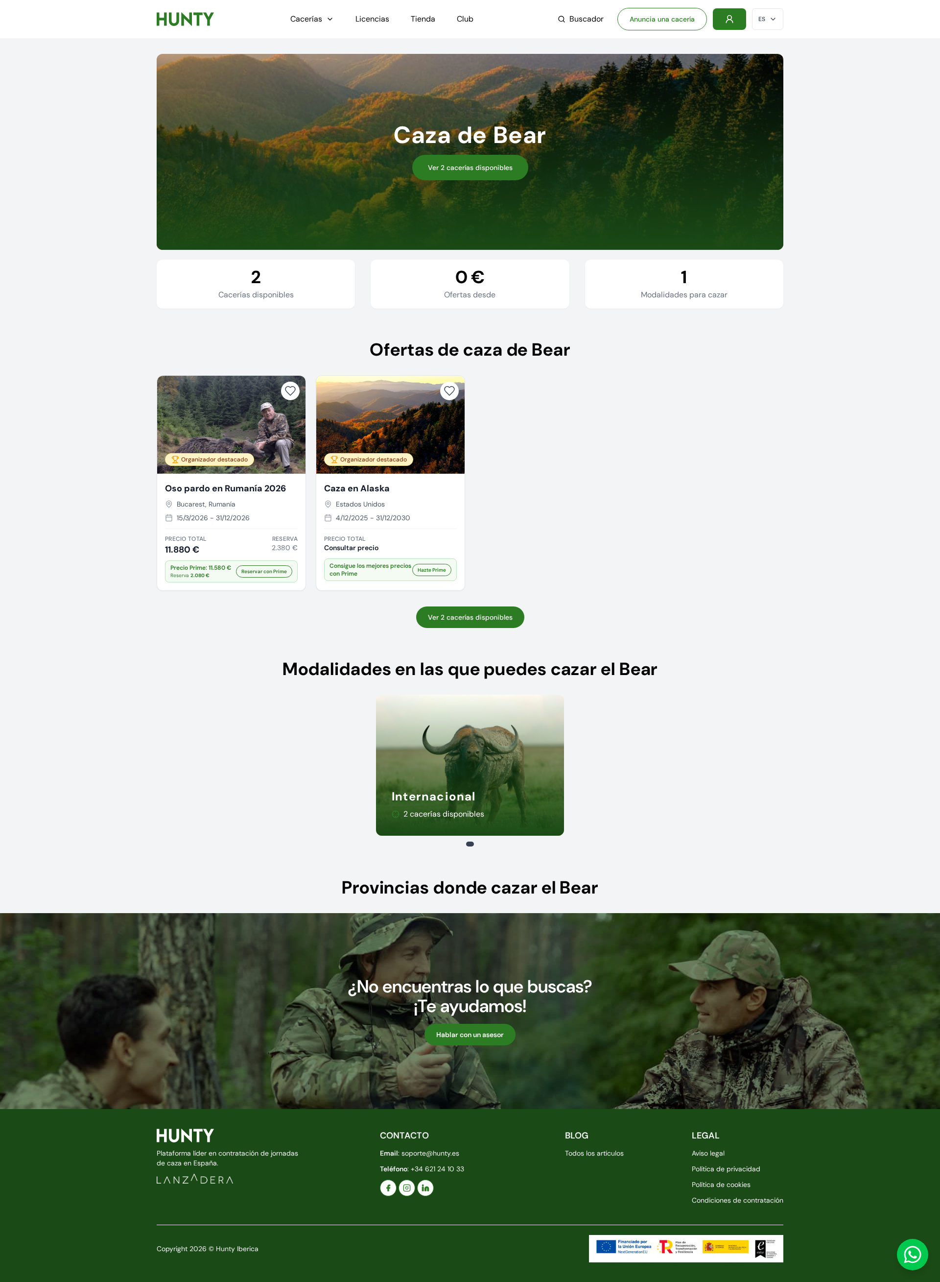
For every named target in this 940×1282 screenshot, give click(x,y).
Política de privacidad (726, 1168)
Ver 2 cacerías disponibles (470, 167)
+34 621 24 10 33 (437, 1168)
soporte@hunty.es (430, 1153)
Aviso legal (708, 1153)
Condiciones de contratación (737, 1200)
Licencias (372, 19)
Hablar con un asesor (470, 1034)
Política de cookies (721, 1184)
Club (465, 19)
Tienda (423, 19)
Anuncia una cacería (662, 19)
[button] (231, 571)
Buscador (586, 19)
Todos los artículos (594, 1153)
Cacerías (306, 19)
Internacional (434, 796)
